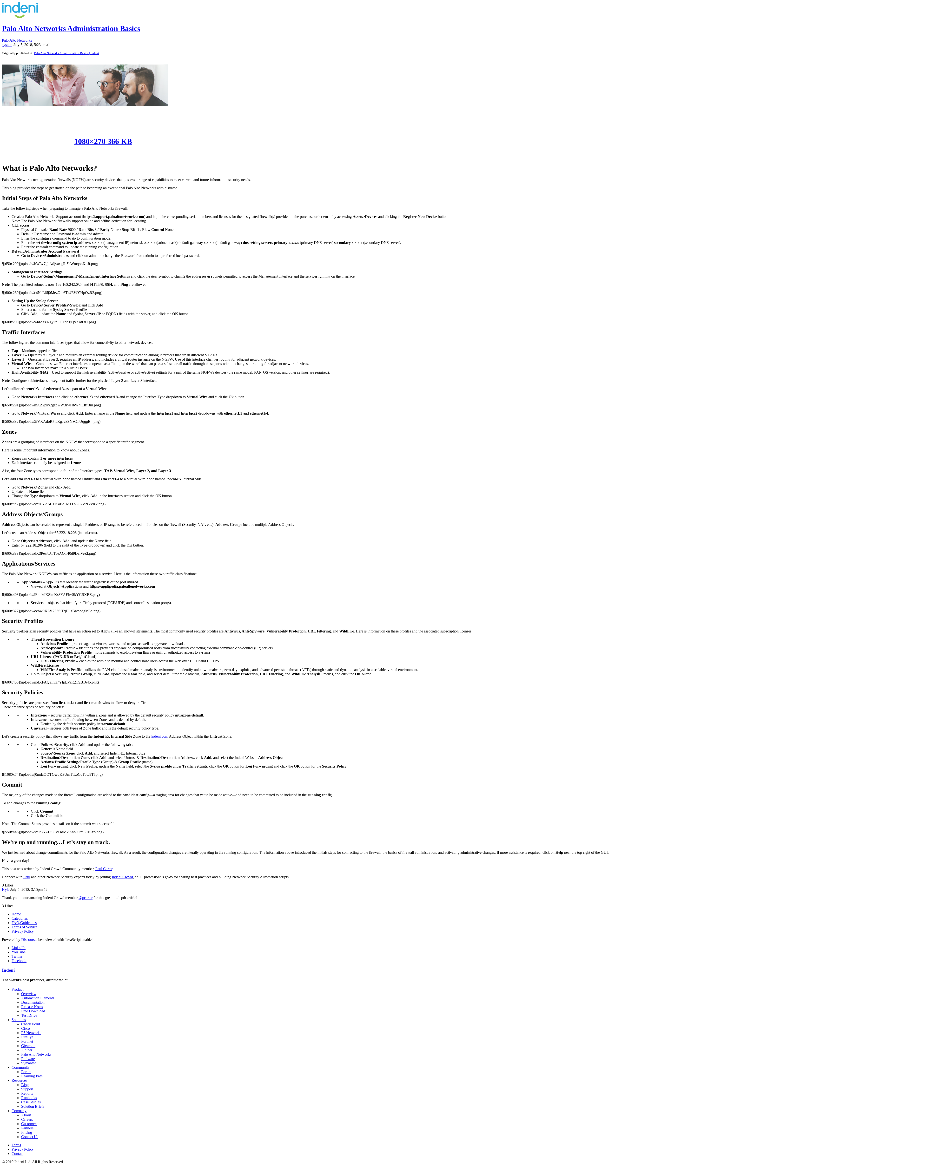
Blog (25, 1085)
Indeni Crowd (122, 877)
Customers (29, 1124)
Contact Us (29, 1137)
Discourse (28, 940)
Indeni (8, 970)
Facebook (19, 961)
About (26, 1115)
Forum (26, 1072)
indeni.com (159, 736)
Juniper (26, 1050)
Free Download (33, 1011)
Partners (27, 1128)
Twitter (17, 956)
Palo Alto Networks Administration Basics (71, 28)
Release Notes (32, 1007)
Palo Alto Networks (36, 1054)
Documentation (33, 1002)
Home (16, 914)
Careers (27, 1119)
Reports (27, 1093)
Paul (26, 877)
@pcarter (85, 898)
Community (21, 1067)
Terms (16, 1145)
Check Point (30, 1024)
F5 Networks (31, 1033)
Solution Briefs (32, 1106)
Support (27, 1089)
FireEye (27, 1037)
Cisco (25, 1028)
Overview (28, 994)
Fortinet (27, 1041)
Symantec (28, 1063)
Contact (17, 1154)
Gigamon (28, 1046)
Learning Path (32, 1076)
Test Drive (29, 1015)
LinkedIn (19, 948)
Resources (19, 1080)
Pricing (26, 1132)
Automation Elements (37, 998)
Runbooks (29, 1098)
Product (17, 989)
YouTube (19, 952)
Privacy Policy (23, 931)
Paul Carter (103, 869)
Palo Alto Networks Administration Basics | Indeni (66, 53)
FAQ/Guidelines (24, 923)
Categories (20, 918)
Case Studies (31, 1102)
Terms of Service (24, 927)
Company (19, 1111)
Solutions (19, 1020)
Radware (28, 1059)
